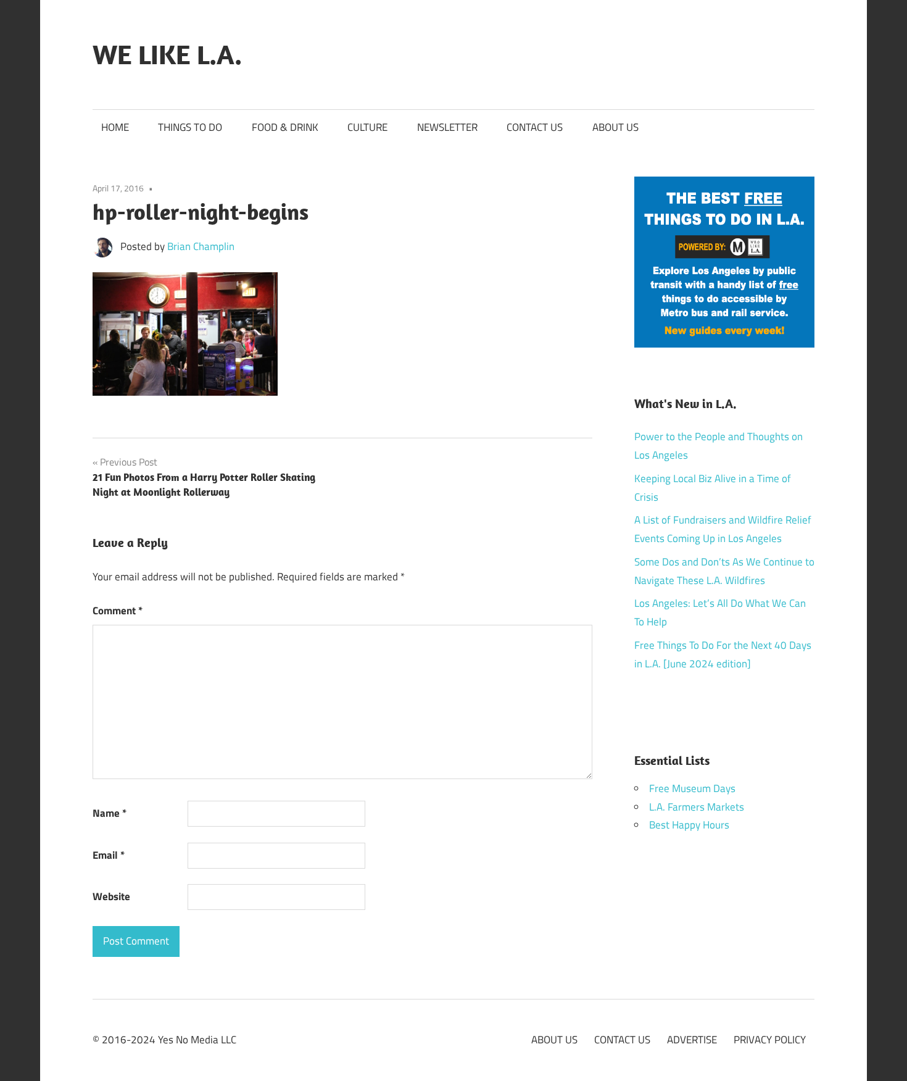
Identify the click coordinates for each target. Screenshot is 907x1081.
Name (109, 813)
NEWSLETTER (447, 127)
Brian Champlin (200, 246)
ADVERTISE (692, 1040)
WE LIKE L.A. (167, 54)
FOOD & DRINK (285, 127)
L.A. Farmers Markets (696, 807)
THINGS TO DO (190, 127)
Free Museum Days (692, 788)
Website (111, 896)
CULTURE (367, 127)
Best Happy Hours (689, 825)
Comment (118, 611)
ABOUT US (615, 127)
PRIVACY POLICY (770, 1040)
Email (109, 855)
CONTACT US (535, 127)
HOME (115, 127)
